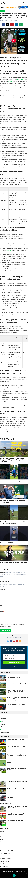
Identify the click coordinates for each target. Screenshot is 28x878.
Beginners (3, 718)
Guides (3, 724)
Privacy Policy (3, 856)
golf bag (10, 81)
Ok (14, 875)
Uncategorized (5, 732)
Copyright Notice (4, 866)
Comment (3, 589)
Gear (2, 721)
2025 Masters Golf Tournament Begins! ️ (11, 481)
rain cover (8, 250)
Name (2, 605)
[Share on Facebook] (3, 24)
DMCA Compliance (4, 863)
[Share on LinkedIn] (16, 24)
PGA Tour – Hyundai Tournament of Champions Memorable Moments (15, 789)
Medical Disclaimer (4, 861)
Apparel (3, 716)
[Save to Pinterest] (12, 24)
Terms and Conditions (5, 853)
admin (1, 20)
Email (2, 611)
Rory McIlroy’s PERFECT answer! (9, 543)
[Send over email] (21, 24)
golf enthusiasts (21, 79)
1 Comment (14, 20)
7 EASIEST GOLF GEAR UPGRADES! (15, 820)
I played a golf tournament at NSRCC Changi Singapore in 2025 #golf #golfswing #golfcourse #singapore (13, 460)
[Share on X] (7, 24)
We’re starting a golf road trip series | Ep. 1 (17, 683)
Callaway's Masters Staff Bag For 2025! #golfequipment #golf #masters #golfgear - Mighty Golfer (13, 574)
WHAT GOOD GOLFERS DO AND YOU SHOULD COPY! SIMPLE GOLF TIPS (15, 814)
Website (2, 618)
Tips (2, 729)
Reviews (3, 11)
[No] (26, 873)
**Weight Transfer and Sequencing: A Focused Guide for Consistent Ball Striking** (16, 691)
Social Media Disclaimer (5, 858)
